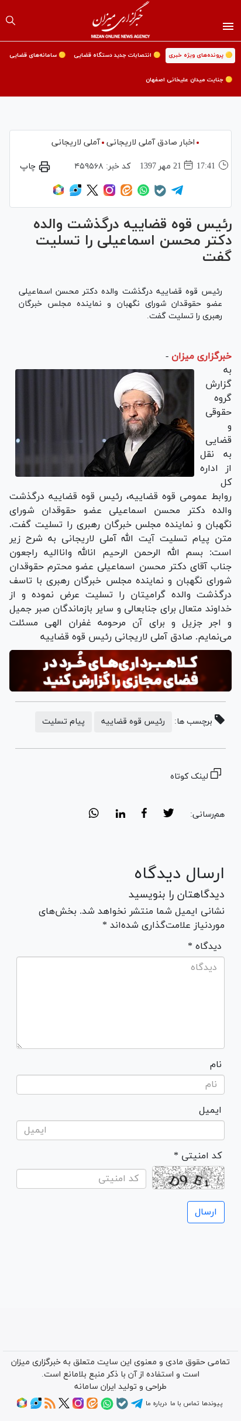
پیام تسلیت (63, 721)
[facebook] (144, 815)
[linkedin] (120, 815)
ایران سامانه (95, 1386)
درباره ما (156, 1403)
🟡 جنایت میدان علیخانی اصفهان (189, 79)
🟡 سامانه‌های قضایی (37, 55)
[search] (10, 20)
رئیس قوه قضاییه (133, 721)
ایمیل (210, 1110)
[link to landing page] (121, 20)
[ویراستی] (75, 194)
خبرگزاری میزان (201, 356)
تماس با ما (184, 1403)
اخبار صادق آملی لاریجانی (150, 142)
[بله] (160, 194)
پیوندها (212, 1403)
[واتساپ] (143, 194)
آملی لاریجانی (75, 142)
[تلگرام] (177, 194)
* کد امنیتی (198, 1156)
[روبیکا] (58, 194)
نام (216, 1064)
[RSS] (50, 1407)
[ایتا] (126, 194)
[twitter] (168, 814)
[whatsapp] (94, 815)
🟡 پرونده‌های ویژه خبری (200, 55)
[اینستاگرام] (109, 194)
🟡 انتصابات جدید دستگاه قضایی (117, 55)
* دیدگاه (205, 946)
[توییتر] (92, 194)
